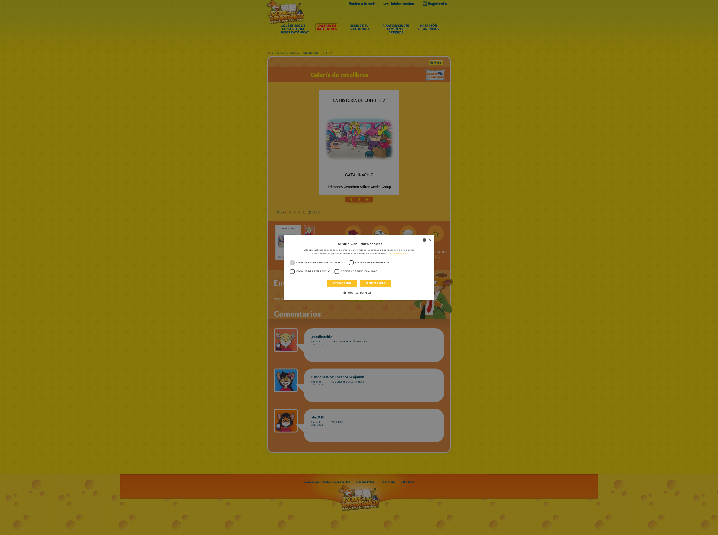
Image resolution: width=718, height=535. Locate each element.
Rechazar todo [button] (376, 283)
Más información (396, 253)
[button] (359, 293)
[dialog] (359, 267)
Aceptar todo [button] (342, 283)
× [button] (429, 240)
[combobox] (424, 240)
